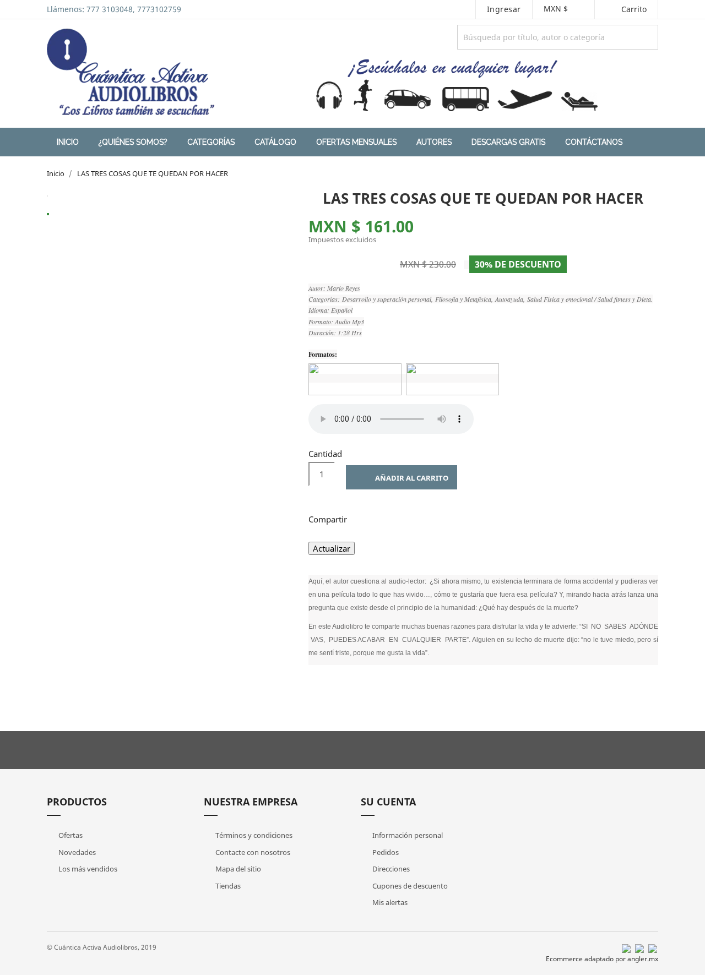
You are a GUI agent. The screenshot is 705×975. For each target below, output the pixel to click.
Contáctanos (593, 142)
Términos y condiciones (253, 835)
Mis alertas (389, 902)
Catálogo (275, 142)
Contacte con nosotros (252, 852)
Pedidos (385, 852)
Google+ (420, 518)
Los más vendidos (87, 869)
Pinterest (448, 518)
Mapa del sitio (237, 869)
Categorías (211, 142)
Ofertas (70, 835)
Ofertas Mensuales (356, 142)
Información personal (407, 835)
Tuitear (391, 518)
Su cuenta (388, 801)
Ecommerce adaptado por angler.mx (602, 959)
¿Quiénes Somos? (133, 142)
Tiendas (227, 886)
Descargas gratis (508, 142)
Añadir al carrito (402, 479)
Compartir (362, 518)
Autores (434, 142)
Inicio (68, 142)
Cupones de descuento (409, 886)
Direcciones (390, 869)
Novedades (76, 852)
